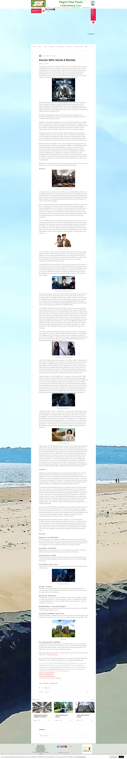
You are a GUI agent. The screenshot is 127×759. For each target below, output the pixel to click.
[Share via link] (49, 687)
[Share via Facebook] (39, 687)
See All (93, 699)
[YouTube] (50, 9)
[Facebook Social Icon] (46, 9)
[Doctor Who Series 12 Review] (63, 707)
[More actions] (87, 56)
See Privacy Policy (82, 757)
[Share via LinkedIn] (46, 687)
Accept (121, 757)
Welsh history (52, 46)
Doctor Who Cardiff (78, 46)
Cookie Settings (113, 757)
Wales (40, 46)
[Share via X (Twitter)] (43, 687)
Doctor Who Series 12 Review (62, 716)
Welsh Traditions (60, 46)
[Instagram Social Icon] (52, 9)
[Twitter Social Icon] (48, 9)
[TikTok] (54, 9)
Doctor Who (69, 46)
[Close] (125, 757)
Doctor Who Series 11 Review (83, 716)
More (86, 46)
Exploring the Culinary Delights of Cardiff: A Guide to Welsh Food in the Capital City (41, 716)
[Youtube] (64, 746)
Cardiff (45, 46)
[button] (93, 46)
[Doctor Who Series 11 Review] (85, 707)
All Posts (34, 46)
